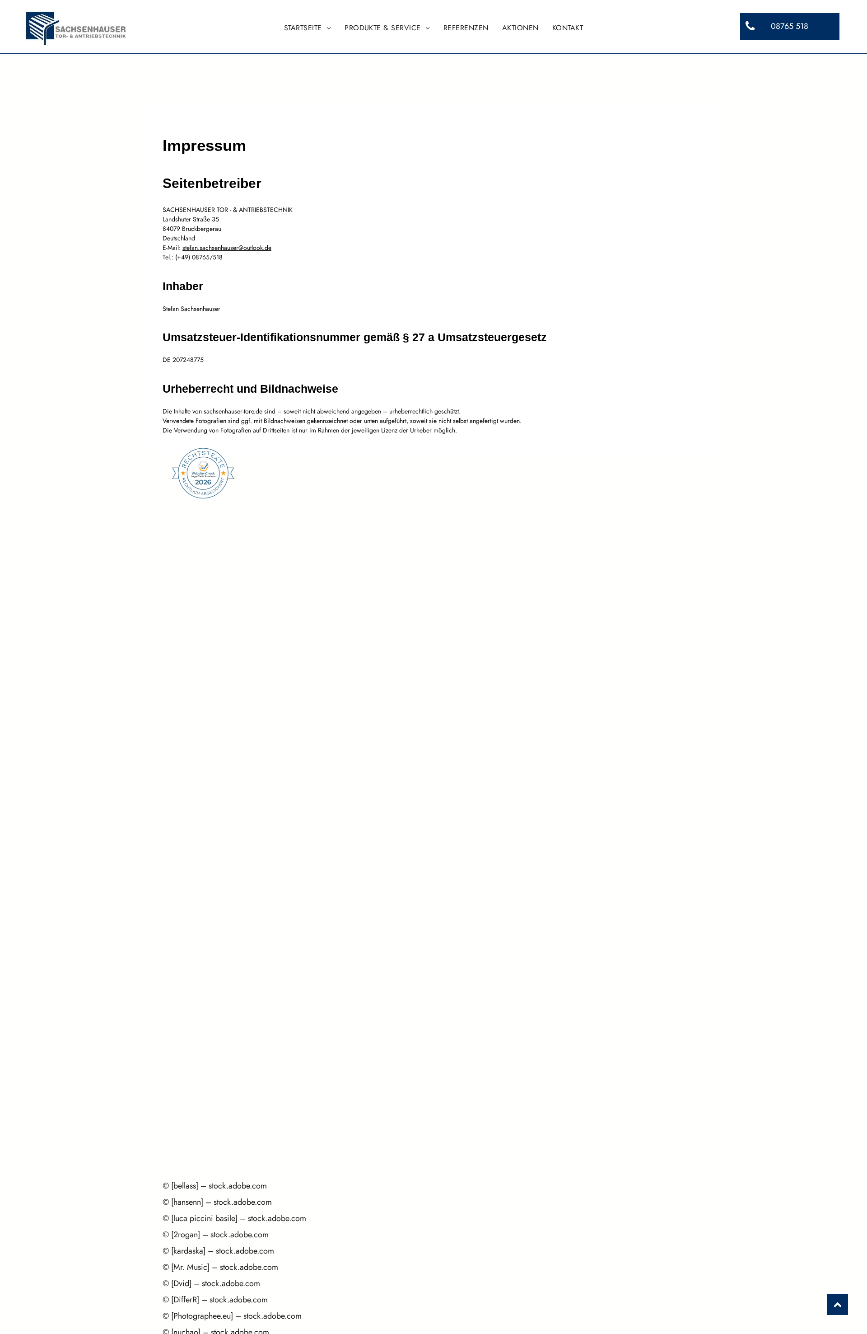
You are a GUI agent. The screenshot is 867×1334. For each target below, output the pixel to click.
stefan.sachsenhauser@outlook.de (226, 247)
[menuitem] (307, 28)
